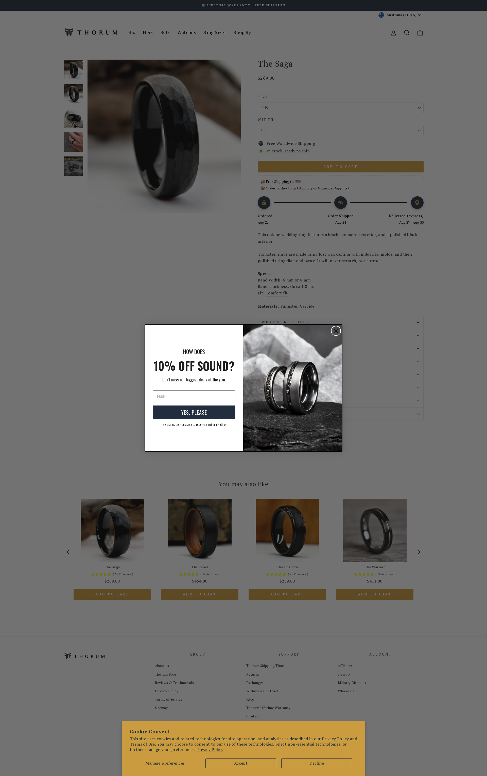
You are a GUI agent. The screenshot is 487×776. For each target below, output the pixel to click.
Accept (241, 763)
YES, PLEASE (194, 412)
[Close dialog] (336, 330)
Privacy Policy (209, 749)
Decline (316, 763)
